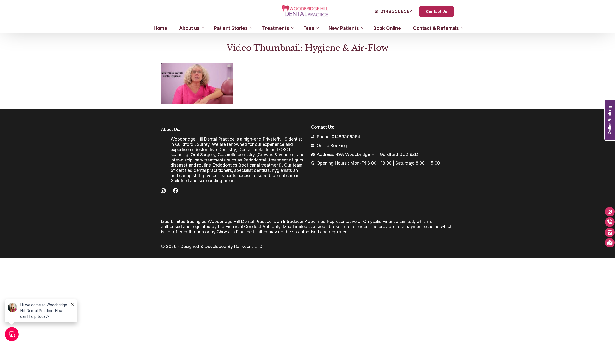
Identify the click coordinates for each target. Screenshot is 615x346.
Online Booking (609, 120)
